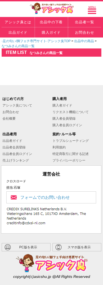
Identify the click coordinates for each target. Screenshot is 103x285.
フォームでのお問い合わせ (45, 197)
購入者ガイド (62, 105)
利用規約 (59, 147)
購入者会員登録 (64, 118)
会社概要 (9, 118)
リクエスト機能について (70, 112)
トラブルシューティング (70, 141)
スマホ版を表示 (79, 247)
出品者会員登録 (14, 147)
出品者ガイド (12, 141)
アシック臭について (17, 105)
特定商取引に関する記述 (70, 154)
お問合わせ (10, 112)
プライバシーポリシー (68, 160)
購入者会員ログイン (67, 125)
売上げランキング (15, 160)
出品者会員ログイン (17, 154)
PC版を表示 (28, 247)
